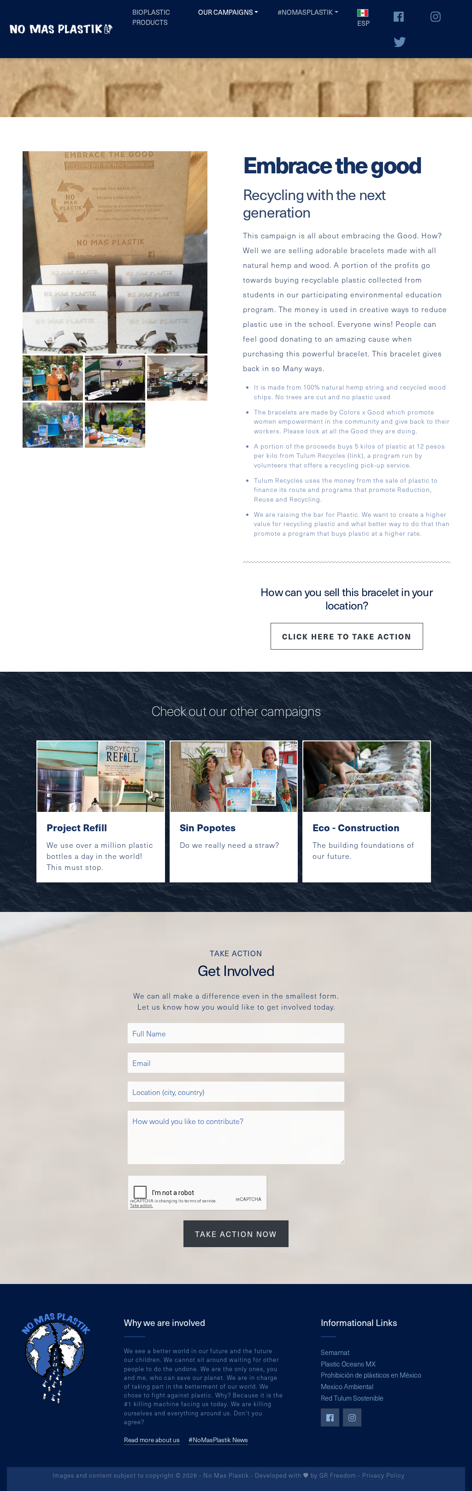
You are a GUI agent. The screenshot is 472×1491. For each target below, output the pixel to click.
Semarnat (335, 1352)
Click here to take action (347, 636)
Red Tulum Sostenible (352, 1398)
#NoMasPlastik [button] (305, 12)
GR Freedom (337, 1475)
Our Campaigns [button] (225, 12)
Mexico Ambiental (347, 1386)
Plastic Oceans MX (348, 1364)
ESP (363, 23)
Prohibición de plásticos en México (371, 1375)
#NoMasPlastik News (218, 1439)
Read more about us (152, 1439)
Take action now (236, 1233)
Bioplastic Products (151, 17)
